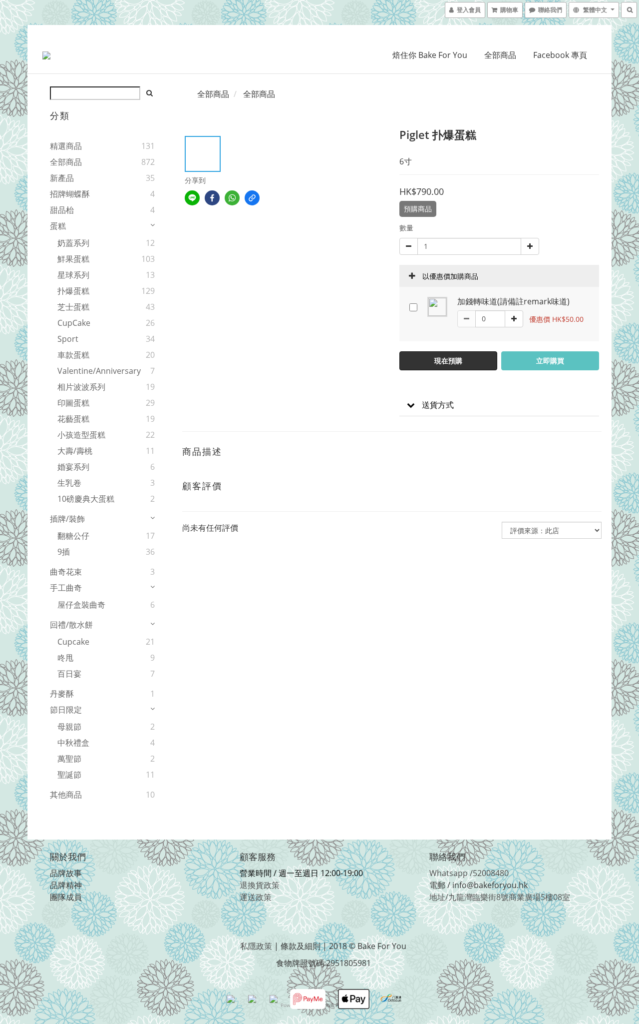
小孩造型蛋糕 (81, 434)
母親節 (69, 726)
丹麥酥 (62, 693)
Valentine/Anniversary (89, 370)
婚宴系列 (73, 466)
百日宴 (69, 673)
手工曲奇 (66, 587)
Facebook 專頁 (560, 54)
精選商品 (66, 145)
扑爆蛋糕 (73, 290)
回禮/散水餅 (71, 624)
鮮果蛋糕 (73, 258)
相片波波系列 (81, 386)
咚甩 (65, 657)
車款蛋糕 (73, 354)
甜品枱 (62, 209)
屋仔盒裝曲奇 (81, 604)
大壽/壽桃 (74, 450)
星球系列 (73, 274)
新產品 (62, 177)
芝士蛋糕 (73, 306)
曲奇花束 (66, 571)
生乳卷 (69, 482)
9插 (63, 551)
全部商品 (500, 54)
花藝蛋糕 (73, 418)
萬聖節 (69, 758)
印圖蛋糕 (73, 402)
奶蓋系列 (73, 242)
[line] (192, 197)
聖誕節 (69, 774)
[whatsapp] (232, 197)
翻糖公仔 (73, 535)
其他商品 (66, 794)
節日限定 (66, 709)
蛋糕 (58, 225)
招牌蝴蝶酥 (70, 193)
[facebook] (212, 197)
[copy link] (252, 197)
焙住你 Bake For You (429, 54)
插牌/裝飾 (67, 518)
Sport (67, 338)
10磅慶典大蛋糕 (85, 498)
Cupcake (73, 641)
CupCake (73, 322)
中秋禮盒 (73, 742)
